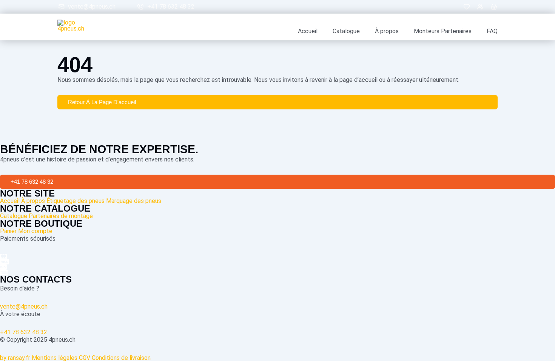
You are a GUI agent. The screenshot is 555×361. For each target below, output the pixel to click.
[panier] (494, 7)
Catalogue (346, 31)
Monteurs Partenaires (443, 31)
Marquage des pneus (133, 200)
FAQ (492, 31)
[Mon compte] (480, 7)
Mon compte (35, 231)
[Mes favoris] (466, 7)
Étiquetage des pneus (75, 200)
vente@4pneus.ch (92, 7)
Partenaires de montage (61, 216)
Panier (8, 231)
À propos (387, 31)
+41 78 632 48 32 (170, 7)
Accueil (308, 31)
